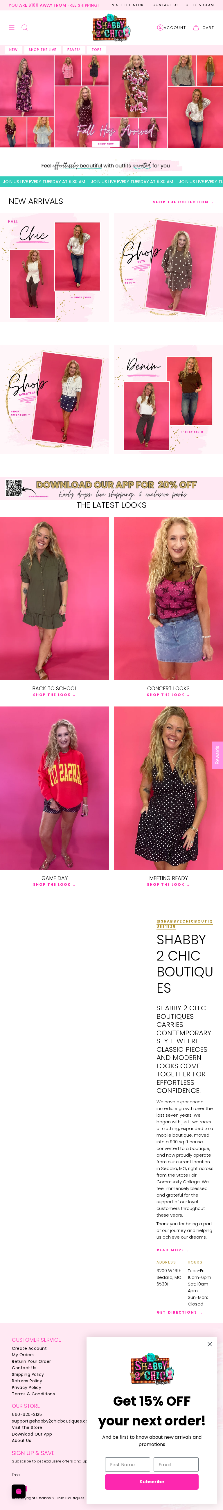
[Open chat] (19, 1491)
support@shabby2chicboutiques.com (52, 1421)
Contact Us (165, 5)
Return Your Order (31, 1361)
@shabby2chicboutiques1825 (185, 924)
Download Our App (32, 1434)
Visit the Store (129, 5)
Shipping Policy (28, 1374)
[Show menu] (11, 27)
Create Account (29, 1348)
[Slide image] (111, 101)
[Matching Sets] (168, 267)
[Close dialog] (210, 1344)
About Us (21, 1440)
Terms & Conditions (33, 1394)
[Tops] (54, 267)
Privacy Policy (26, 1387)
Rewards (217, 755)
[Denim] (168, 399)
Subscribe (152, 1481)
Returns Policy (27, 1381)
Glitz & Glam (200, 5)
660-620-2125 (27, 1414)
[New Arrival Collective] (54, 399)
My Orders (23, 1355)
